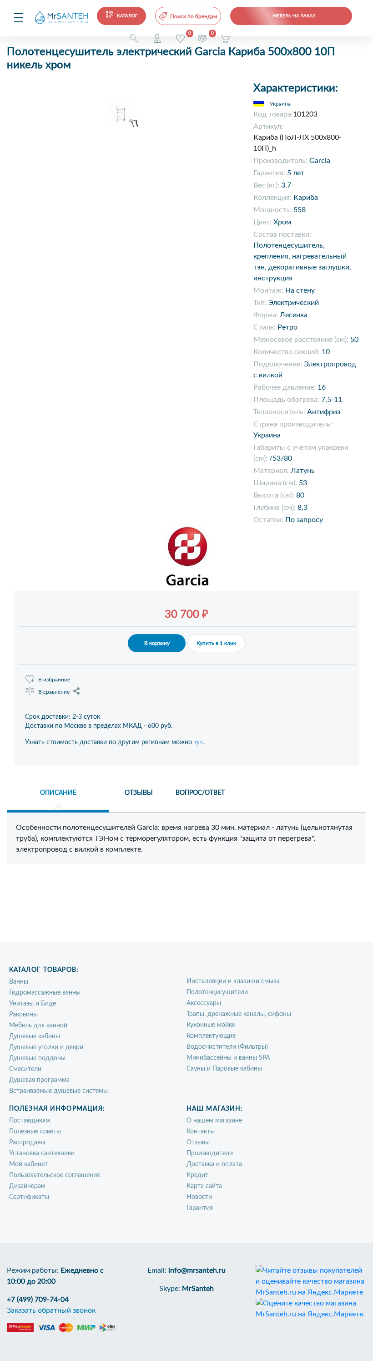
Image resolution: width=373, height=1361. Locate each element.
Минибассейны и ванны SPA (228, 1058)
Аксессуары (203, 1003)
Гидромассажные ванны (45, 993)
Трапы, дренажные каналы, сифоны (238, 1014)
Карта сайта (204, 1186)
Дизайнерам (27, 1186)
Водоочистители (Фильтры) (227, 1047)
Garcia (319, 160)
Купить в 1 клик (216, 643)
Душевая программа (39, 1080)
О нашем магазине (214, 1120)
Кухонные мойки (211, 1025)
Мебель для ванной (38, 1025)
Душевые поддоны (37, 1058)
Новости (199, 1197)
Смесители (25, 1069)
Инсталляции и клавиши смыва (233, 981)
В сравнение (54, 692)
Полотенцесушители (217, 992)
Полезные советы (35, 1131)
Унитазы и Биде (32, 1003)
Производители (209, 1153)
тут (198, 742)
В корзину (157, 643)
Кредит (197, 1175)
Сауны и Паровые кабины (224, 1069)
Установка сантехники (42, 1153)
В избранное (54, 679)
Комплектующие (211, 1036)
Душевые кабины (34, 1036)
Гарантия (199, 1208)
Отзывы (198, 1142)
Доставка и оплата (214, 1164)
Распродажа (27, 1142)
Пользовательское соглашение (54, 1175)
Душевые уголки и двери (46, 1047)
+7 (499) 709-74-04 (38, 1299)
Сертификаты (29, 1197)
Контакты (200, 1131)
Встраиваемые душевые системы (58, 1091)
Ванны (18, 982)
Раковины (23, 1014)
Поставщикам (29, 1120)
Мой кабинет (28, 1164)
